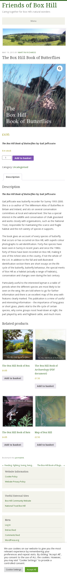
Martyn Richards (27, 52)
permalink (19, 457)
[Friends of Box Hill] (34, 45)
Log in (8, 525)
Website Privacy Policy (15, 481)
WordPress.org (12, 540)
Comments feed (12, 535)
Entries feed (10, 530)
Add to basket (23, 158)
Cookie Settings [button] (13, 569)
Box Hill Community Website (18, 500)
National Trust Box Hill (15, 505)
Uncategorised (20, 167)
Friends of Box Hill (29, 5)
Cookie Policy (11, 476)
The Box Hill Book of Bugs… (51, 465)
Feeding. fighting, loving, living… (17, 465)
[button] (60, 68)
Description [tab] (13, 176)
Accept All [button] (31, 569)
